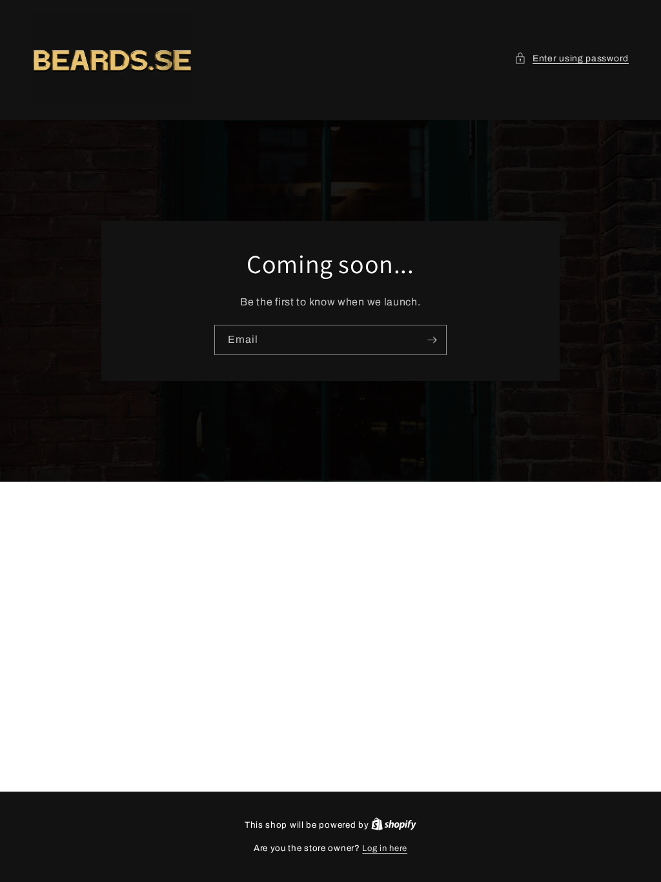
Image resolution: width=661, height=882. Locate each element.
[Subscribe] (432, 340)
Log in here (384, 848)
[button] (571, 58)
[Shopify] (393, 825)
